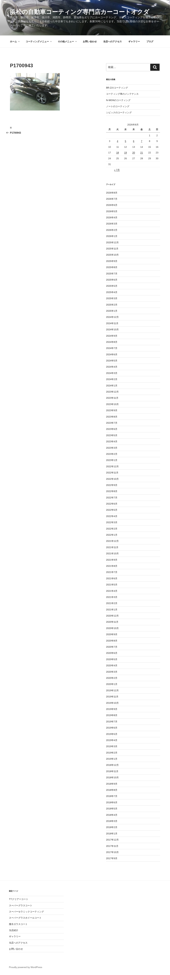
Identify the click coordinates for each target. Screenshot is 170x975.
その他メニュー (66, 41)
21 (141, 152)
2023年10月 (112, 404)
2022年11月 (112, 472)
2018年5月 (111, 808)
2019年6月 (111, 727)
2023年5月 (111, 435)
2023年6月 (111, 429)
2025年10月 (112, 254)
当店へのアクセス (112, 41)
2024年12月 (112, 317)
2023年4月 (111, 441)
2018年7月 (111, 796)
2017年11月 (112, 846)
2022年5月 (111, 510)
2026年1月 (111, 236)
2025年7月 (111, 273)
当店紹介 (13, 930)
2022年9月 (111, 485)
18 (117, 152)
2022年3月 (111, 522)
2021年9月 (111, 559)
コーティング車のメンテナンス (122, 94)
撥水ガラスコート (18, 924)
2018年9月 (111, 783)
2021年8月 (111, 566)
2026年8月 (111, 192)
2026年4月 (111, 217)
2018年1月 (111, 833)
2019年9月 (111, 709)
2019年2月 (111, 752)
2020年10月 (112, 628)
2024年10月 (112, 329)
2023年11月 (112, 398)
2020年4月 (111, 665)
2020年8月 (111, 640)
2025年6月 (111, 279)
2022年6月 (111, 503)
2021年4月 (111, 591)
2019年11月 (112, 696)
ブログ (149, 41)
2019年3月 (111, 746)
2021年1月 (111, 609)
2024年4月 (111, 366)
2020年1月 (111, 684)
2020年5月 (111, 659)
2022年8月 (111, 491)
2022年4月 (111, 516)
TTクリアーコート (18, 899)
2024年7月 (111, 348)
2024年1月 (111, 385)
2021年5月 (111, 584)
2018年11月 (112, 771)
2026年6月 (111, 205)
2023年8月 (111, 416)
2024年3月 (111, 373)
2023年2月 (111, 454)
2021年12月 (112, 541)
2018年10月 (112, 777)
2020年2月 (111, 678)
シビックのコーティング (119, 112)
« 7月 (117, 170)
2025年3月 (111, 298)
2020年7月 (111, 647)
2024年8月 (111, 342)
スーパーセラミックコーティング (26, 911)
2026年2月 (111, 230)
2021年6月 (111, 578)
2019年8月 (111, 715)
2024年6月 (111, 354)
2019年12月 (112, 690)
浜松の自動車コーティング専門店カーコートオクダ (79, 11)
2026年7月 (111, 199)
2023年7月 (111, 423)
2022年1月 (111, 535)
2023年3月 (111, 447)
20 (133, 152)
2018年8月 (111, 790)
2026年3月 (111, 223)
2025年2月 (111, 304)
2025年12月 (112, 242)
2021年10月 (112, 553)
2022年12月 (112, 466)
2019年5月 (111, 734)
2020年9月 (111, 634)
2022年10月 (112, 479)
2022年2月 (111, 528)
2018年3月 (111, 821)
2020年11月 (112, 622)
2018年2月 (111, 827)
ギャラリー (134, 41)
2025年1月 (111, 311)
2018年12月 (112, 765)
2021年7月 (111, 572)
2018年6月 (111, 802)
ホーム (13, 41)
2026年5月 (111, 211)
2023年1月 (111, 460)
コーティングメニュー (37, 41)
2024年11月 (112, 323)
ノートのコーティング (117, 106)
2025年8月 (111, 267)
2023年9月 (111, 410)
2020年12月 (112, 615)
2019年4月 (111, 740)
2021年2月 (111, 603)
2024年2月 (111, 379)
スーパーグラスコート (20, 905)
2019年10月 (112, 703)
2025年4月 (111, 292)
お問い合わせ (90, 41)
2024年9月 (111, 335)
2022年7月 (111, 497)
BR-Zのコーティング (117, 87)
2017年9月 (111, 858)
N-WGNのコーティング (118, 100)
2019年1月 (111, 759)
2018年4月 (111, 815)
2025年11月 (112, 248)
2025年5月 (111, 286)
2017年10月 (112, 852)
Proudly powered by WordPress (25, 967)
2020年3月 (111, 671)
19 (125, 152)
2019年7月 (111, 721)
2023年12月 (112, 391)
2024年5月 (111, 360)
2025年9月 (111, 261)
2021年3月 (111, 597)
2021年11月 (112, 547)
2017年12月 (112, 839)
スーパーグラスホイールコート (25, 917)
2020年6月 (111, 653)
